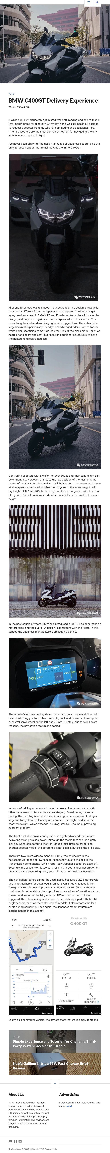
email (69, 1106)
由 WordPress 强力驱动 (19, 1149)
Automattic (51, 1149)
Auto (11, 94)
